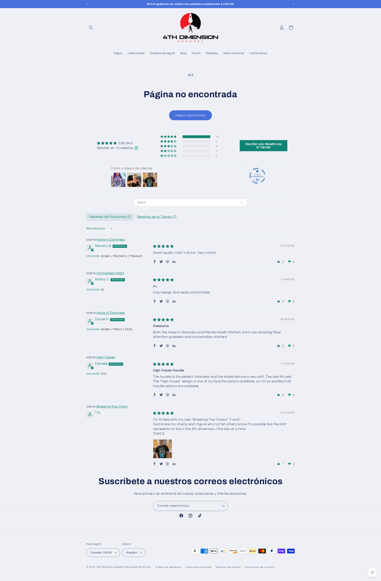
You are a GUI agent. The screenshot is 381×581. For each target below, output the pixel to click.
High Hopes (105, 357)
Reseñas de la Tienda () (156, 217)
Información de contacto (260, 567)
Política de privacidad (199, 567)
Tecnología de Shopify (138, 567)
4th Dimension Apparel (110, 567)
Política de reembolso (168, 567)
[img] (117, 143)
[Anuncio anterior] (87, 4)
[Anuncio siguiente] (293, 4)
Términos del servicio (228, 567)
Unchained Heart (110, 273)
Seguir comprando (190, 115)
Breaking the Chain (112, 406)
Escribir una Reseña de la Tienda (264, 145)
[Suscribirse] (223, 506)
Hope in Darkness (110, 239)
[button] (90, 27)
